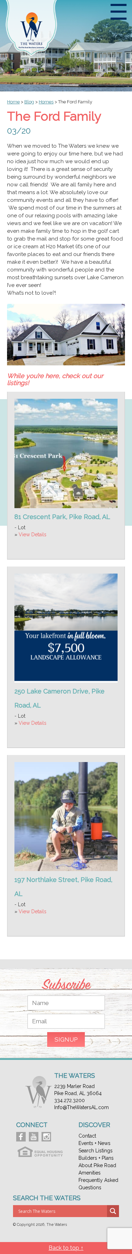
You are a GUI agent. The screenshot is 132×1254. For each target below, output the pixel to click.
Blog (29, 101)
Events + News (94, 1143)
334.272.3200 (69, 1100)
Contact (87, 1136)
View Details (32, 534)
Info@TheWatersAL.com (81, 1107)
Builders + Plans (96, 1158)
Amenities (89, 1173)
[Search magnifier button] (113, 1211)
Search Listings (95, 1150)
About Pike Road (97, 1165)
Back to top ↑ (66, 1248)
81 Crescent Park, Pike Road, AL (62, 516)
